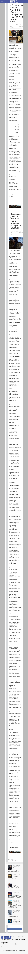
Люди (13, 27)
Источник (11, 196)
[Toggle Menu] (2, 1)
